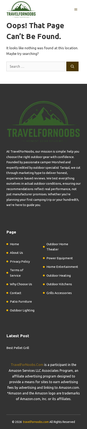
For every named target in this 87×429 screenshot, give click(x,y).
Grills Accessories (59, 293)
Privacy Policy (20, 261)
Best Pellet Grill (17, 348)
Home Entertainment (62, 266)
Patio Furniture (21, 301)
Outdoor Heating (58, 275)
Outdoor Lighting (22, 310)
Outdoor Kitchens (59, 284)
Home (14, 244)
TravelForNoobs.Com (27, 365)
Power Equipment (59, 258)
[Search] (72, 66)
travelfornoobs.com (36, 422)
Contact (15, 293)
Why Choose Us (21, 284)
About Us (16, 252)
